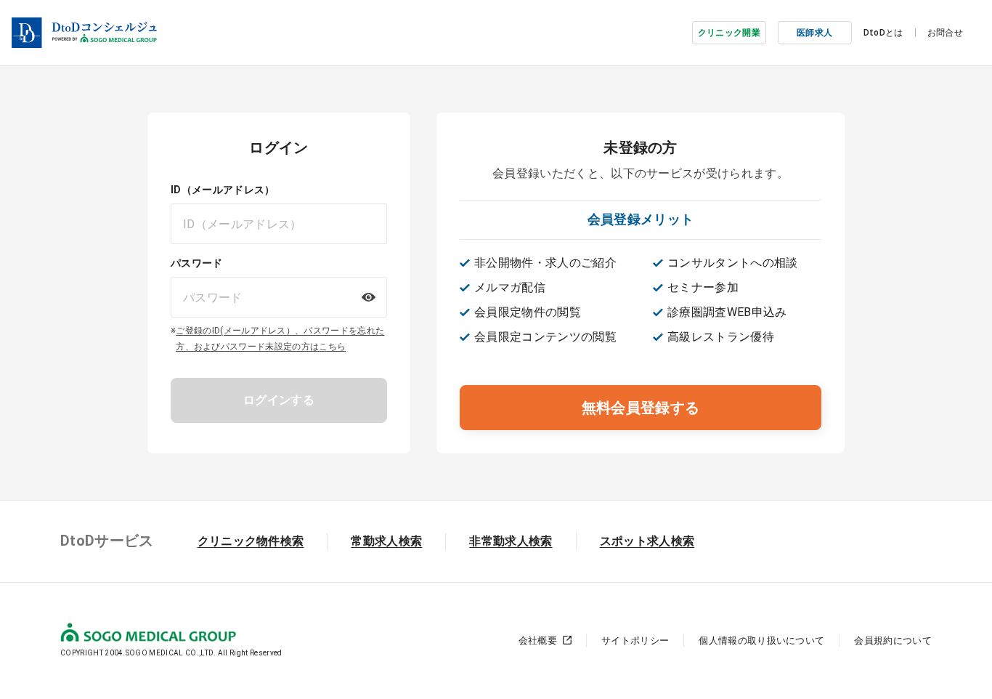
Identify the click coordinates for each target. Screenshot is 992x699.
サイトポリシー (635, 640)
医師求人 (814, 33)
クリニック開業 (729, 33)
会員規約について (893, 640)
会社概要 (538, 640)
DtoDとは (883, 33)
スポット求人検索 (647, 541)
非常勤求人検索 (510, 541)
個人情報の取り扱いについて (761, 640)
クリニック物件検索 (251, 541)
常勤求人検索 (386, 541)
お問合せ (945, 33)
